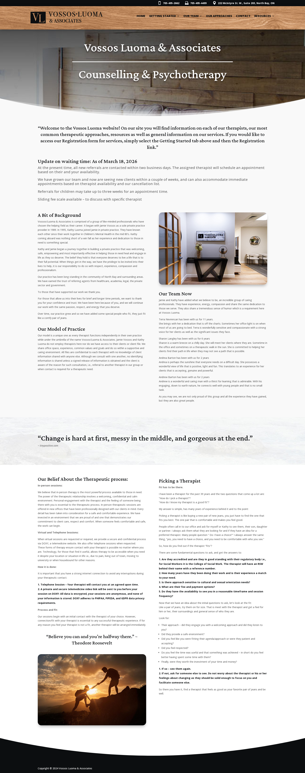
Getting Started (162, 16)
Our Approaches (219, 16)
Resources (262, 16)
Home (141, 16)
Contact (243, 16)
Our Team (191, 16)
